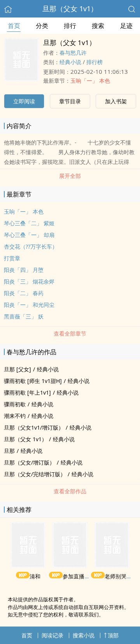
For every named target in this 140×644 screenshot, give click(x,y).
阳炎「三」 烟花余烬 (29, 281)
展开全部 (70, 175)
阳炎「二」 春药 (24, 293)
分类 (42, 25)
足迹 (126, 25)
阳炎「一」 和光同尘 (29, 304)
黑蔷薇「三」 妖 (24, 316)
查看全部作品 (70, 491)
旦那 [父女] (17, 369)
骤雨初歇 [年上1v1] (27, 392)
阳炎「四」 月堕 (24, 269)
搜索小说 (83, 635)
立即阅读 (24, 101)
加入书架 (116, 101)
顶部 (113, 635)
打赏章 (12, 258)
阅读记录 (52, 635)
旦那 (9, 450)
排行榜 (94, 62)
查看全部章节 (70, 333)
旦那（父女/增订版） (29, 462)
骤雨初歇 (15, 404)
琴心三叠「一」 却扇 (29, 234)
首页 (14, 25)
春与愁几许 (73, 52)
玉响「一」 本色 (90, 80)
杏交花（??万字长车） (31, 246)
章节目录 (70, 101)
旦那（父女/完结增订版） (35, 474)
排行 (70, 25)
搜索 (98, 25)
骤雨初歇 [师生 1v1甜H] (33, 381)
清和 (35, 576)
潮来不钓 (15, 415)
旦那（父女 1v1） (70, 8)
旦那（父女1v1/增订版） (34, 427)
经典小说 (70, 62)
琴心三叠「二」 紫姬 (29, 223)
